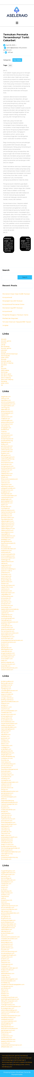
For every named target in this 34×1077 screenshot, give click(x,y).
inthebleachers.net (6, 842)
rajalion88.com (5, 409)
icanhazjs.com (5, 828)
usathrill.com (5, 613)
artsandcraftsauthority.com (9, 668)
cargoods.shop (5, 904)
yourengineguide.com (8, 618)
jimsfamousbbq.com (7, 681)
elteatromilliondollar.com (8, 924)
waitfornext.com (6, 567)
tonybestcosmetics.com (8, 642)
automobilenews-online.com (9, 633)
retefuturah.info (6, 552)
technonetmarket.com (8, 558)
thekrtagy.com (5, 624)
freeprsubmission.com (8, 592)
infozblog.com (5, 778)
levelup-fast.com (6, 506)
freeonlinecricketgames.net (9, 769)
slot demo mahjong (7, 363)
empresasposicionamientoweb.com (12, 640)
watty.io (3, 898)
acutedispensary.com (7, 1008)
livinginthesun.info (6, 900)
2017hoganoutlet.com (8, 874)
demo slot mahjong (7, 379)
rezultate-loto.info (6, 514)
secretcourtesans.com (8, 402)
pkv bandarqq (5, 346)
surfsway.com (5, 472)
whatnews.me (5, 572)
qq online (4, 365)
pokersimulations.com (8, 510)
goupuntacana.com (7, 411)
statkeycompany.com (7, 725)
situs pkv (3, 339)
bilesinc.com (5, 743)
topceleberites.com (7, 519)
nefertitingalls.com (6, 420)
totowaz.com (5, 1014)
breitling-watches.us (7, 699)
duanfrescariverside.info (8, 543)
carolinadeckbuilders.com (8, 727)
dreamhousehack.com (8, 629)
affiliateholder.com (6, 1047)
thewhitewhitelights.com (8, 797)
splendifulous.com (6, 516)
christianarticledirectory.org (9, 857)
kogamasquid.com (6, 850)
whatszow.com (5, 461)
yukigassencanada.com (8, 488)
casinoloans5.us (5, 813)
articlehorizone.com (7, 490)
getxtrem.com (5, 960)
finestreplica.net (6, 547)
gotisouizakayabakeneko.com (10, 913)
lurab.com (4, 660)
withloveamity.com (7, 450)
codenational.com (6, 651)
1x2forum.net (5, 398)
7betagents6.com (6, 494)
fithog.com (4, 789)
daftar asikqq (5, 370)
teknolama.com (6, 931)
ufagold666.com (6, 594)
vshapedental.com (6, 614)
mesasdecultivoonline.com (9, 938)
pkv (2, 366)
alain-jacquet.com (6, 911)
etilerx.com (4, 545)
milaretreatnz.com (6, 745)
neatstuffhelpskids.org (8, 756)
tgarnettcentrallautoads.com (10, 701)
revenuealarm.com (7, 658)
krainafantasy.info (6, 891)
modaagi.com (5, 747)
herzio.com (4, 887)
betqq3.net (4, 811)
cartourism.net (5, 833)
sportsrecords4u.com (7, 517)
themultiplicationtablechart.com (11, 852)
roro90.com (4, 885)
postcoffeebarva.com (7, 922)
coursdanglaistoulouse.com (9, 690)
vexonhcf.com (5, 709)
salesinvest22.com (6, 581)
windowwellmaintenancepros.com (11, 1045)
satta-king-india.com (7, 486)
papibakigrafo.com (6, 826)
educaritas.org (5, 426)
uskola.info (4, 563)
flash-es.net (4, 990)
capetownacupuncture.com (9, 905)
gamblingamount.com (8, 1030)
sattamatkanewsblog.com (9, 1010)
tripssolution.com (6, 484)
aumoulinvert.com (6, 820)
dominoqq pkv (5, 355)
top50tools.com (6, 731)
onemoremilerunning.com (9, 951)
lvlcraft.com (4, 477)
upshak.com (5, 992)
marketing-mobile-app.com (9, 968)
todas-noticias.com (7, 893)
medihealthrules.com (7, 611)
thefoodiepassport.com (8, 822)
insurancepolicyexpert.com (9, 723)
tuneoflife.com (5, 1043)
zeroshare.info (5, 742)
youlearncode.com (6, 451)
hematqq (16, 1064)
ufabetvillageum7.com (8, 528)
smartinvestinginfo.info (8, 554)
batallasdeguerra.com (7, 753)
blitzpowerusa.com (7, 946)
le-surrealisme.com (7, 720)
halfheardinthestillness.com (9, 802)
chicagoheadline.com (7, 406)
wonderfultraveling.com (8, 764)
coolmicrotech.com (7, 627)
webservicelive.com (7, 669)
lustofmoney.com (6, 1037)
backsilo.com (5, 993)
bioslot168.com (5, 666)
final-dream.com (6, 574)
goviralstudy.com (6, 831)
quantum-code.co (6, 570)
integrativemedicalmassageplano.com (12, 984)
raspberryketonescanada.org (9, 609)
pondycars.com (5, 603)
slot (10, 65)
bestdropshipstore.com (8, 468)
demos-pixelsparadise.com (9, 710)
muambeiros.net (6, 776)
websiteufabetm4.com (8, 536)
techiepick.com (5, 600)
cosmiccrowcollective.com (9, 909)
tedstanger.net (5, 559)
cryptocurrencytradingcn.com (10, 1012)
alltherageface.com (7, 649)
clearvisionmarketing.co (8, 569)
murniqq (9, 1064)
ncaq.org (3, 431)
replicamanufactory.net (8, 512)
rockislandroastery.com (8, 655)
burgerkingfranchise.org (8, 926)
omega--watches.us (7, 698)
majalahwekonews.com (8, 872)
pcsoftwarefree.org (7, 440)
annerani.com (5, 736)
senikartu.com (5, 894)
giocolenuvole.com (7, 446)
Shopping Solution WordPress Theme (16, 1072)
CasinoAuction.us (6, 815)
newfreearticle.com (7, 944)
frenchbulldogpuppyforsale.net (10, 848)
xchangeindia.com (6, 625)
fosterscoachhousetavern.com (10, 937)
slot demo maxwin (6, 376)
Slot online (17, 60)
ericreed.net (4, 806)
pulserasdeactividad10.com (9, 837)
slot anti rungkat (19, 1062)
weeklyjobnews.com (7, 1019)
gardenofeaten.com (7, 948)
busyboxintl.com (6, 918)
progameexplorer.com (8, 653)
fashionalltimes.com (7, 635)
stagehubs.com (6, 396)
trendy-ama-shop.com (8, 585)
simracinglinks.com (7, 716)
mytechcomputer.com (8, 664)
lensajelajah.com (6, 428)
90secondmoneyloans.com (9, 479)
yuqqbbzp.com (5, 492)
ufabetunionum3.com (7, 523)
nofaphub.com (5, 418)
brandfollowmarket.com (8, 1017)
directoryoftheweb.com (8, 880)
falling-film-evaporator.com (9, 1001)
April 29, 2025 (10, 45)
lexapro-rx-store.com (7, 844)
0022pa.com (5, 740)
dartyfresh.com (5, 437)
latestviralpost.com (7, 942)
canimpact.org (5, 830)
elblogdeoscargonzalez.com (9, 782)
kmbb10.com (5, 959)
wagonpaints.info (6, 565)
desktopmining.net (7, 841)
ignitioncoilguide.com (7, 662)
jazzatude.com (5, 738)
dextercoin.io (5, 855)
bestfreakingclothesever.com (10, 999)
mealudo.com (5, 975)
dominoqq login (15, 1058)
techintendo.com (6, 464)
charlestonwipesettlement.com (10, 1015)
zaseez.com (4, 415)
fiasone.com (5, 971)
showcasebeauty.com (7, 721)
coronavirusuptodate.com (9, 495)
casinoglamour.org (6, 853)
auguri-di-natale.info (7, 694)
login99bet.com (6, 400)
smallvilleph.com (6, 749)
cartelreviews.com (6, 470)
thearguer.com (5, 966)
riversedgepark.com (7, 413)
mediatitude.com (6, 712)
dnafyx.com (4, 444)
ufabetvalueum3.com (7, 525)
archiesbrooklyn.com (7, 775)
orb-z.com (4, 935)
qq (2, 385)
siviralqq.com (5, 995)
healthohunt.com (6, 550)
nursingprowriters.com (8, 1004)
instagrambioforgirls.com (8, 955)
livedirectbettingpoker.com (9, 979)
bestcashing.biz (6, 771)
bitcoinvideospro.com (7, 907)
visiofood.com (5, 589)
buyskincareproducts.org (8, 846)
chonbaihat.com (6, 780)
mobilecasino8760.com (8, 809)
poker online (5, 357)
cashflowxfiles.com (7, 957)
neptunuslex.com (6, 692)
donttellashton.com (7, 882)
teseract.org (4, 583)
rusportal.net (5, 896)
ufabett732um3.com (7, 561)
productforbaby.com (7, 933)
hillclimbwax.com (6, 1032)
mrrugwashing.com (7, 986)
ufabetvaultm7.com (7, 527)
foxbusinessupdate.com (8, 981)
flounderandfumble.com (8, 548)
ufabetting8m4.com (7, 521)
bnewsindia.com (6, 598)
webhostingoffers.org (7, 459)
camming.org (5, 407)
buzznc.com (5, 644)
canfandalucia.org (6, 616)
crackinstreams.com (7, 497)
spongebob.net (5, 916)
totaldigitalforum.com (7, 636)
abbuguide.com (6, 455)
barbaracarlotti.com (7, 839)
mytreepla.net (5, 508)
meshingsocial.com (7, 964)
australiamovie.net (6, 685)
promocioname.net (7, 765)
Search (6, 270)
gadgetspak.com (6, 499)
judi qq (3, 344)
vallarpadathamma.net (8, 927)
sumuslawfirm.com (7, 1003)
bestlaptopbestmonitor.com (9, 791)
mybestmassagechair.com (9, 804)
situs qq (3, 352)
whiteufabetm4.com (7, 537)
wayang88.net (5, 534)
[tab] (17, 23)
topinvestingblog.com (8, 729)
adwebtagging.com (7, 1023)
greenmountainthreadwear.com (11, 1006)
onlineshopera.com (7, 435)
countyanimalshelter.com (9, 1021)
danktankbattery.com (7, 973)
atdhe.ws (4, 798)
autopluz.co (4, 705)
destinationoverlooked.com (9, 1028)
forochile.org (5, 760)
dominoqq (4, 372)
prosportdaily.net (6, 580)
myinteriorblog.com (7, 596)
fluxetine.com (5, 808)
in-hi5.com (4, 889)
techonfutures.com (7, 605)
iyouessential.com (6, 448)
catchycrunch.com (6, 417)
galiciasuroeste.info (7, 751)
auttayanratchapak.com (8, 920)
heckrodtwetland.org (7, 800)
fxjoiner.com (5, 646)
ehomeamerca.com (7, 462)
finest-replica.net (6, 576)
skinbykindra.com (6, 647)
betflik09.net (5, 429)
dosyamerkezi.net (6, 718)
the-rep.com (5, 732)
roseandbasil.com (6, 795)
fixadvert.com (5, 703)
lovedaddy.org (5, 982)
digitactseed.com (6, 475)
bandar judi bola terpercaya (9, 354)
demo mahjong (6, 377)
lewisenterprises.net (7, 439)
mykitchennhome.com (8, 819)
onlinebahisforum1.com (8, 404)
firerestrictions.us (6, 773)
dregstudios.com (6, 754)
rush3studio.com (6, 883)
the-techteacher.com (7, 631)
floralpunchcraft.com (7, 970)
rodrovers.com (5, 483)
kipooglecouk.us (6, 817)
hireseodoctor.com (7, 503)
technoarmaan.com (7, 638)
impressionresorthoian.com (9, 997)
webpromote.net (6, 784)
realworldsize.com (6, 929)
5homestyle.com (6, 859)
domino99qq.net (6, 878)
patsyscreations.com (7, 422)
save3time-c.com (6, 707)
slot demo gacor (6, 374)
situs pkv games (6, 341)
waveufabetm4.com (7, 532)
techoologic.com (6, 607)
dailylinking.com (6, 442)
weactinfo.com (5, 962)
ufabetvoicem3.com (7, 530)
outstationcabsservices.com (9, 622)
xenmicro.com (5, 433)
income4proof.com (7, 424)
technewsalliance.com (8, 556)
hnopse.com (5, 1034)
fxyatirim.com (5, 453)
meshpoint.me (5, 915)
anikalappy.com (6, 539)
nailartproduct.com (7, 473)
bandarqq (4, 381)
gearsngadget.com (7, 501)
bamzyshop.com (6, 602)
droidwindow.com (6, 591)
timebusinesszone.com (8, 1039)
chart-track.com (6, 762)
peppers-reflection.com (8, 1041)
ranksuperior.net (6, 1025)
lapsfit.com (4, 505)
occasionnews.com (7, 1036)
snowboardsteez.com (7, 953)
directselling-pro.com (7, 657)
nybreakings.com (6, 620)
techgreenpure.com (7, 466)
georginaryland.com (7, 793)
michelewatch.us (6, 696)
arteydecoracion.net (7, 787)
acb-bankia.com (6, 988)
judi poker (4, 350)
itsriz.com (4, 902)
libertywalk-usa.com (7, 683)
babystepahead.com (7, 1026)
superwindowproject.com (9, 824)
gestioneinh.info (6, 578)
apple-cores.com (6, 835)
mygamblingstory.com (8, 871)
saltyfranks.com (6, 734)
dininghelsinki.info (6, 541)
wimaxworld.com (6, 767)
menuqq (5, 1055)
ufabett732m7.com (7, 587)
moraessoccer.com (7, 758)
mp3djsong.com (6, 688)
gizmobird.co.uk (6, 687)
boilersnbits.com (6, 940)
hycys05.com (5, 949)
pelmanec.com (5, 876)
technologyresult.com (8, 457)
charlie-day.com (6, 977)
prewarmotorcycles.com (8, 714)
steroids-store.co (6, 786)
